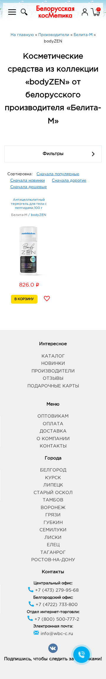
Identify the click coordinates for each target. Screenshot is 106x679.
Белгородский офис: (53, 597)
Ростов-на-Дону (53, 560)
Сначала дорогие (69, 180)
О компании (53, 439)
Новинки (53, 363)
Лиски (53, 538)
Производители (53, 371)
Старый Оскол (53, 493)
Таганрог (53, 552)
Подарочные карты (53, 386)
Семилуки (53, 530)
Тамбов (53, 500)
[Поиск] (23, 15)
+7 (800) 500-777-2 (56, 619)
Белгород (53, 470)
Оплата (53, 424)
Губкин (53, 523)
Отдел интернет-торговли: (53, 612)
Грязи (53, 515)
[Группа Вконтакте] (53, 652)
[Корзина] (95, 15)
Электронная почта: (53, 626)
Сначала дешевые (28, 187)
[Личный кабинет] (85, 15)
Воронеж (53, 508)
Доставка (53, 431)
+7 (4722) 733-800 (56, 605)
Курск (53, 478)
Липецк (53, 485)
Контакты (53, 446)
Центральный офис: (53, 583)
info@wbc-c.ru (56, 634)
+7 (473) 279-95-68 (56, 590)
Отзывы (53, 378)
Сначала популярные (58, 174)
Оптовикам (53, 416)
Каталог (53, 356)
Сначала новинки (27, 180)
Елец (53, 545)
